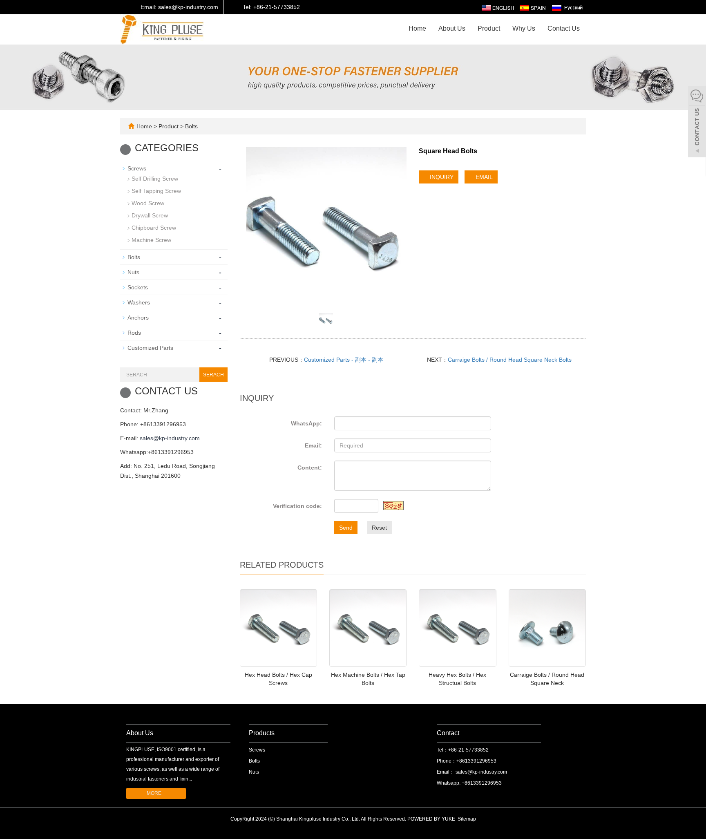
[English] (497, 7)
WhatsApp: (306, 423)
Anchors (138, 317)
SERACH (213, 375)
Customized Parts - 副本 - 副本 (343, 359)
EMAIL (483, 177)
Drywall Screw (150, 215)
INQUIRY (441, 177)
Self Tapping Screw (156, 191)
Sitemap (467, 819)
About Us (451, 28)
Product (489, 28)
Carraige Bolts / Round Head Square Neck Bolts (510, 359)
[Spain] (532, 7)
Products (262, 732)
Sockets (137, 287)
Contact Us (563, 28)
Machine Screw (151, 240)
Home (417, 28)
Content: (309, 467)
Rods (134, 332)
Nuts (133, 272)
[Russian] (567, 7)
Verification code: (297, 506)
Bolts (190, 126)
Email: (313, 445)
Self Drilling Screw (155, 178)
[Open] (697, 122)
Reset (379, 527)
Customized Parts (150, 348)
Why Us (523, 28)
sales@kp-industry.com (170, 438)
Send (346, 527)
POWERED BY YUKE (431, 819)
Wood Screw (148, 203)
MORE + (156, 793)
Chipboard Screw (154, 227)
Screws (136, 168)
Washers (138, 302)
